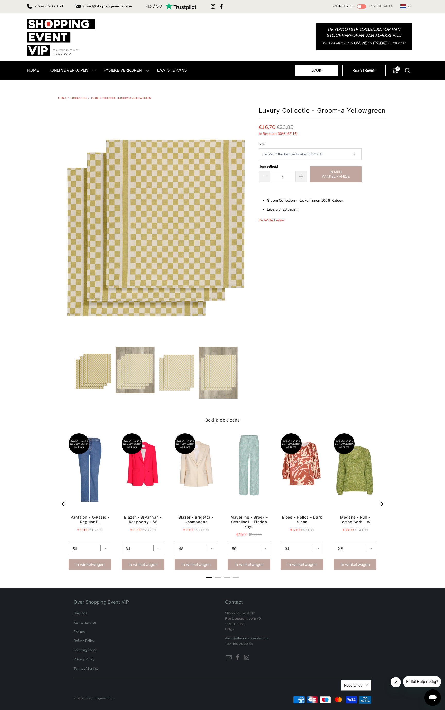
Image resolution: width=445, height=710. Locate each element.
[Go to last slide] (63, 504)
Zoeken (79, 631)
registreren (364, 70)
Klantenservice (85, 622)
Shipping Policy (85, 650)
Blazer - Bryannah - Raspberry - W (143, 519)
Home (33, 70)
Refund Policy (84, 640)
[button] (406, 6)
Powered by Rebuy (222, 584)
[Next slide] (381, 504)
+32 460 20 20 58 (49, 6)
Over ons (80, 613)
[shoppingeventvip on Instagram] (247, 657)
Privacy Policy (84, 659)
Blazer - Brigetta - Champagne (195, 519)
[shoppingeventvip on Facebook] (238, 657)
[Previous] (62, 222)
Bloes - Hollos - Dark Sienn (302, 519)
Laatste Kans (172, 70)
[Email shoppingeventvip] (229, 657)
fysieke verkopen (123, 70)
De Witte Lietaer (272, 220)
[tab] (209, 577)
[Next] (249, 222)
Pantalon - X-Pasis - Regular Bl (90, 519)
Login (316, 70)
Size (262, 144)
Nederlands (353, 685)
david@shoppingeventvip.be (107, 6)
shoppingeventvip (99, 698)
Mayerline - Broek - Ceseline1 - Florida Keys (249, 522)
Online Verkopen (69, 70)
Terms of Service (86, 668)
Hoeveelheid (268, 166)
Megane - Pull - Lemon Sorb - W (355, 519)
